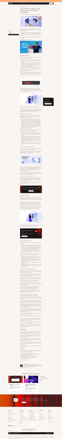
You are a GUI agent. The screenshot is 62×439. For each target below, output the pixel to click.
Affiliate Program (31, 413)
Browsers (41, 380)
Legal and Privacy (50, 421)
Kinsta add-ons (10, 418)
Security (9, 415)
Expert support (31, 415)
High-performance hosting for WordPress (15, 385)
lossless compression (27, 250)
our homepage (37, 152)
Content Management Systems (44, 378)
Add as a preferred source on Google (36, 14)
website (26, 366)
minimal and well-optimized (36, 125)
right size (40, 257)
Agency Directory (31, 418)
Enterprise (21, 413)
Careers (49, 413)
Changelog (40, 415)
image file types (28, 28)
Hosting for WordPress (11, 413)
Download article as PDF (13, 34)
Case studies (41, 413)
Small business (22, 416)
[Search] (45, 3)
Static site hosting (50, 425)
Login (47, 3)
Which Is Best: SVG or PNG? (12, 33)
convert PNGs (23, 74)
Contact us (49, 415)
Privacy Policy (27, 430)
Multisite (21, 423)
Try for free (51, 3)
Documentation (41, 416)
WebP (25, 180)
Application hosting (37, 425)
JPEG (20, 200)
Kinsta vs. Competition (42, 418)
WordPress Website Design (24, 6)
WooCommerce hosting (23, 418)
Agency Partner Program (32, 416)
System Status (10, 421)
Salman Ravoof (22, 14)
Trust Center (23, 430)
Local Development (42, 376)
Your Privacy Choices (32, 430)
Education (21, 415)
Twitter (34, 366)
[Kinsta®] (10, 3)
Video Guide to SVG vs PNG (28, 39)
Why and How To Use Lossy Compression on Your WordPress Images (31, 385)
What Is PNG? (10, 32)
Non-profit (21, 421)
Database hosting (44, 425)
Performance (10, 416)
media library (31, 140)
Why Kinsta (49, 416)
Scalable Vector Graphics (27, 57)
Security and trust (50, 418)
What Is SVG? (10, 31)
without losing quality (26, 91)
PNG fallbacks (32, 290)
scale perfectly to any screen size (27, 308)
